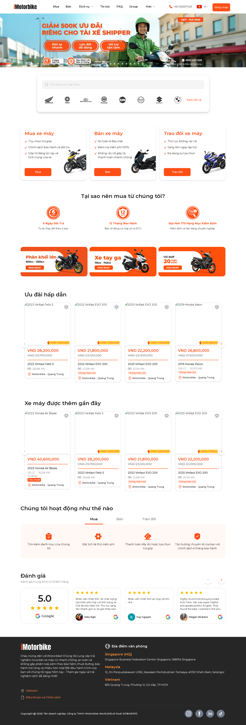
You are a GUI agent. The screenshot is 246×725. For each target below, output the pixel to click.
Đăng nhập (221, 7)
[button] (86, 6)
